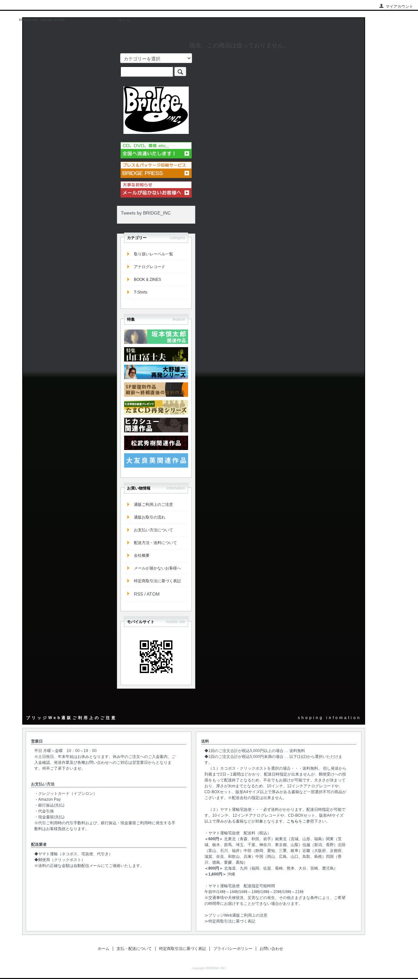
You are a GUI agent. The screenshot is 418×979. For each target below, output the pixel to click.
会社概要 (142, 555)
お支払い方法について (153, 530)
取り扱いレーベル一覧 (153, 254)
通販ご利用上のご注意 (153, 504)
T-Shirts (140, 292)
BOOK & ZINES (147, 279)
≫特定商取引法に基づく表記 (229, 921)
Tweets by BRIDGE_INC (146, 213)
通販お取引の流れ (149, 517)
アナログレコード (149, 267)
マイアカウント (399, 6)
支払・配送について (134, 948)
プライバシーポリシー (232, 948)
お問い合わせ (271, 948)
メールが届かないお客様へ (157, 568)
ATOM (153, 594)
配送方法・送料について (155, 542)
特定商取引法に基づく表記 (157, 581)
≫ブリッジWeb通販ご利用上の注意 (235, 915)
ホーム (124, 20)
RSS (138, 594)
